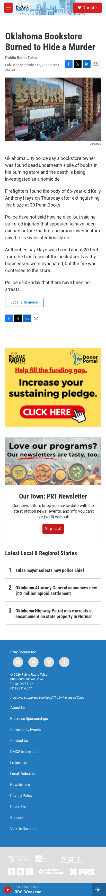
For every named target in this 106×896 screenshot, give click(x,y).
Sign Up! (53, 528)
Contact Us (19, 741)
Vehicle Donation (24, 829)
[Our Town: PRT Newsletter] (53, 461)
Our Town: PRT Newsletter (53, 496)
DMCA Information (25, 752)
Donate (89, 7)
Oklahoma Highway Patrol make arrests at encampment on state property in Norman (54, 613)
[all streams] (99, 889)
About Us (17, 708)
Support (16, 818)
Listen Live (18, 763)
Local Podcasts (22, 774)
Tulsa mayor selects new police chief (49, 570)
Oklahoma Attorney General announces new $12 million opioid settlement (56, 590)
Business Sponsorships (29, 719)
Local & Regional (24, 302)
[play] (8, 889)
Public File (18, 807)
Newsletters (20, 785)
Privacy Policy (21, 796)
